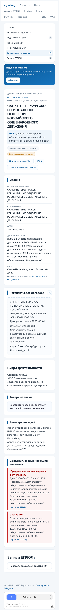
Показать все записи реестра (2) (29, 565)
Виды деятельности (29, 37)
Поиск (37, 5)
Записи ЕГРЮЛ (29, 58)
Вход (52, 16)
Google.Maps (13, 279)
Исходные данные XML (20, 161)
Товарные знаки (15, 43)
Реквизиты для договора (19, 32)
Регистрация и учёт (16, 48)
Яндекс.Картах (38, 276)
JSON (39, 161)
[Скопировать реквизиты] (49, 293)
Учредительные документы (22, 167)
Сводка (10, 27)
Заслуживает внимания (29, 53)
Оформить (13, 80)
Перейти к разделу (18, 507)
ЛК (44, 16)
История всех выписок (17, 97)
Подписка (22, 17)
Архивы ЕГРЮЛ (12, 11)
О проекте (25, 5)
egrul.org (9, 5)
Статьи (39, 11)
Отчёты (28, 11)
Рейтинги (8, 17)
